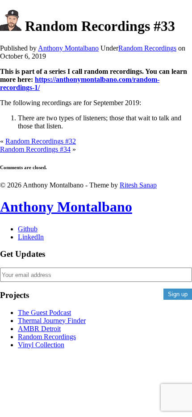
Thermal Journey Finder (52, 320)
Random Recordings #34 (35, 149)
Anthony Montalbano (66, 207)
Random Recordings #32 (40, 141)
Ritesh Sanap (138, 185)
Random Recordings (147, 48)
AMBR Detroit (39, 328)
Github (28, 229)
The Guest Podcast (44, 312)
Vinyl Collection (41, 345)
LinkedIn (31, 237)
